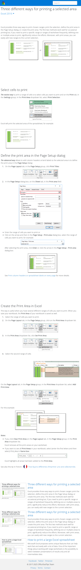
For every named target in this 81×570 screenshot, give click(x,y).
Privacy (33, 568)
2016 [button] (9, 13)
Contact (47, 568)
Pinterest (48, 561)
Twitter (41, 561)
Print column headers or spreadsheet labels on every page (32, 275)
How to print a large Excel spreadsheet (51, 540)
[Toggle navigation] (76, 3)
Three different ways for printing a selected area (54, 485)
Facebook (33, 561)
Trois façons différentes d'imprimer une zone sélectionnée (51, 467)
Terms (40, 568)
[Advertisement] (40, 20)
